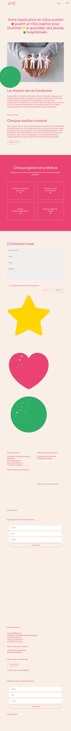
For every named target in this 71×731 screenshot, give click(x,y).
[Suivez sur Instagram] (15, 474)
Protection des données (16, 515)
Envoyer (59, 290)
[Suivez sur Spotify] (22, 474)
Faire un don (13, 142)
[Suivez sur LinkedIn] (12, 474)
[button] (68, 3)
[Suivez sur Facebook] (8, 474)
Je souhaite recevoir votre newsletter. (24, 286)
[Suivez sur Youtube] (18, 474)
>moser (20, 510)
